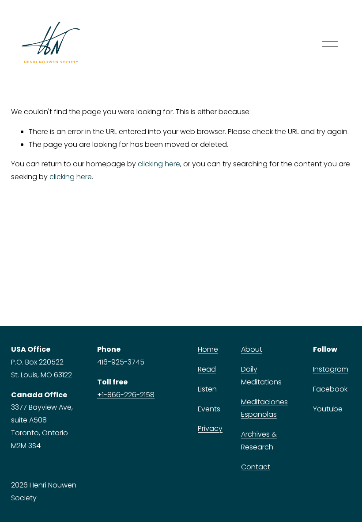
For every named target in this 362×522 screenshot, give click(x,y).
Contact (255, 467)
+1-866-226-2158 (126, 395)
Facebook (330, 389)
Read (207, 369)
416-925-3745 (120, 362)
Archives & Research (259, 440)
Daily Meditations (261, 375)
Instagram (330, 369)
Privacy (210, 428)
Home (208, 349)
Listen (207, 389)
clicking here (159, 164)
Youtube (328, 409)
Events (209, 409)
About (251, 349)
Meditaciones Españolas (264, 408)
